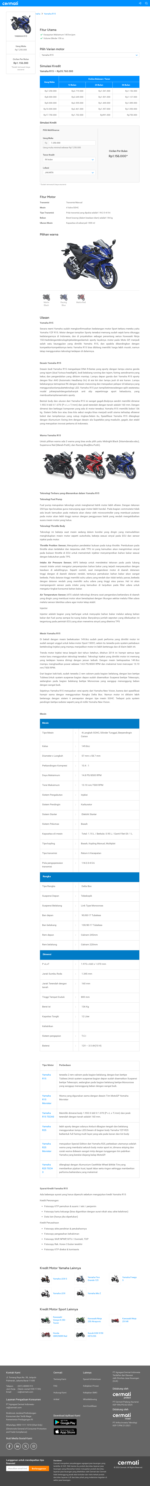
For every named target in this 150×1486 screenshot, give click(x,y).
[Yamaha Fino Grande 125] (90, 1283)
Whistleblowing (90, 1399)
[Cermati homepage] (128, 1462)
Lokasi (46, 168)
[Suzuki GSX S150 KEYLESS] (90, 1339)
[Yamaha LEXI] (53, 1298)
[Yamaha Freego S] (124, 1283)
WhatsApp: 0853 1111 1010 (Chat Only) (24, 1425)
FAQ (55, 1386)
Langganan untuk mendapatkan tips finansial (25, 1462)
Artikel (56, 1399)
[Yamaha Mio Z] (88, 1298)
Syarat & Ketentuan (92, 1379)
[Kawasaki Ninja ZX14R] (124, 1324)
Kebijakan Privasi (91, 1386)
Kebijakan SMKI (90, 1392)
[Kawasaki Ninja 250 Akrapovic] (90, 1324)
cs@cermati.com (25, 1392)
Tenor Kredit (48, 155)
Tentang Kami (59, 1379)
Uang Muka (48, 138)
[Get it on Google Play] (80, 1422)
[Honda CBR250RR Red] (55, 1339)
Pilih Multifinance (51, 130)
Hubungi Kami (59, 1392)
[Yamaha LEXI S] (54, 1283)
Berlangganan (39, 1468)
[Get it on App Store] (80, 1431)
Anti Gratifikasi (90, 1406)
